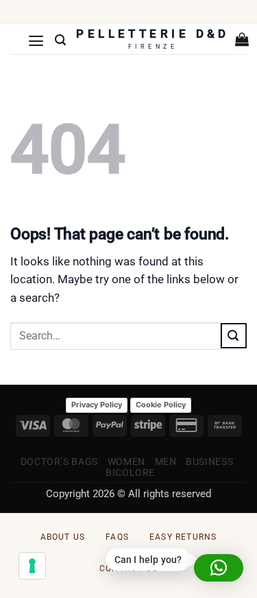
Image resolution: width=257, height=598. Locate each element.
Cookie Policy (161, 404)
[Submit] (234, 335)
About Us (63, 537)
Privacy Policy (96, 404)
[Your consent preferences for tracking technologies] (32, 566)
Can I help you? (148, 560)
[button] (36, 40)
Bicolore (130, 472)
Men (166, 461)
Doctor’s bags (59, 461)
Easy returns (183, 537)
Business (209, 461)
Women (126, 461)
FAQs (117, 537)
